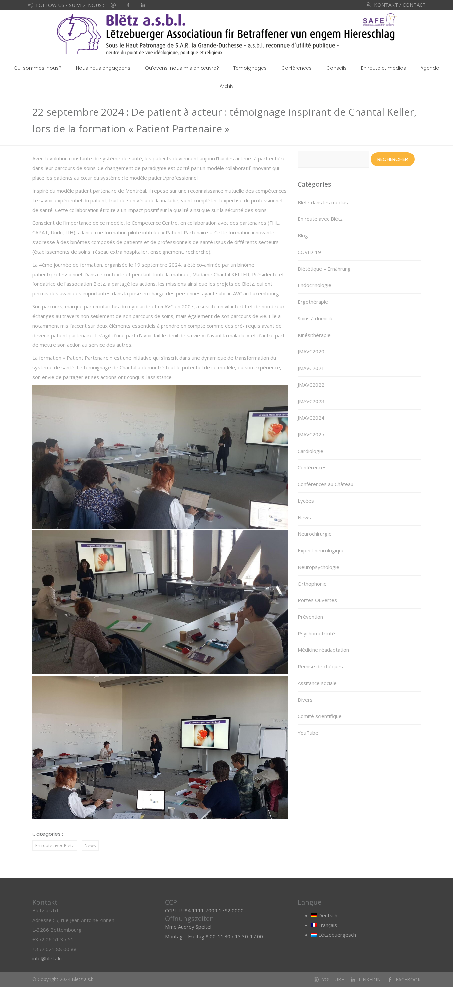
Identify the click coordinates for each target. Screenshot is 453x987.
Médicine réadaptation (323, 650)
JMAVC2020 (311, 351)
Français (327, 925)
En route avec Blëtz (54, 845)
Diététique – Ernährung (324, 268)
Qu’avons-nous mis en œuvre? (182, 68)
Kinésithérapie (314, 335)
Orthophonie (312, 583)
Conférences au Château (325, 484)
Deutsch (327, 915)
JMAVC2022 (311, 384)
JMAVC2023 (311, 401)
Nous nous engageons (103, 68)
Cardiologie (310, 451)
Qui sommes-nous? (37, 68)
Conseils (336, 68)
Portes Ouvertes (317, 600)
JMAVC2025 (311, 434)
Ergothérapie (313, 301)
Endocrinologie (314, 285)
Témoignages (250, 68)
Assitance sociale (317, 683)
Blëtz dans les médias (323, 202)
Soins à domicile (316, 318)
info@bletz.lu (47, 958)
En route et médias (383, 68)
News (90, 845)
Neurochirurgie (315, 533)
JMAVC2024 (311, 417)
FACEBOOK (408, 979)
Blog (303, 235)
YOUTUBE (333, 979)
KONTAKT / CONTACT (400, 4)
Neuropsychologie (318, 567)
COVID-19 (309, 252)
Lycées (306, 500)
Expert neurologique (321, 550)
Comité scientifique (320, 716)
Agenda (430, 68)
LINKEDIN (370, 979)
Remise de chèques (320, 666)
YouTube (308, 732)
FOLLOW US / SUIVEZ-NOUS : (70, 5)
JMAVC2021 (311, 368)
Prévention (310, 616)
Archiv (227, 86)
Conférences (296, 68)
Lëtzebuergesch (336, 934)
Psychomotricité (316, 633)
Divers (305, 699)
